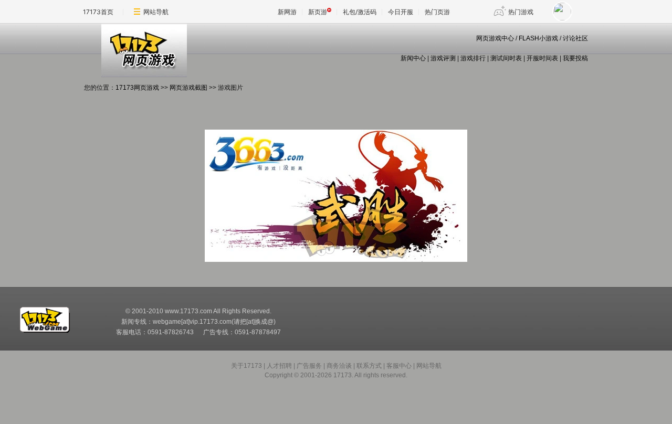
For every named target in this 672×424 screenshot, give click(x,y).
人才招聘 (279, 365)
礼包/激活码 (359, 12)
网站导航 (156, 12)
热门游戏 (520, 12)
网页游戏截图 (188, 87)
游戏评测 (443, 58)
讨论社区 (575, 38)
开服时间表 (542, 58)
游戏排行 (473, 58)
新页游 (317, 12)
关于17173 (246, 365)
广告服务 (309, 365)
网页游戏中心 (495, 38)
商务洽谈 (339, 365)
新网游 (287, 12)
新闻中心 (413, 58)
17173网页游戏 (137, 87)
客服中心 (399, 365)
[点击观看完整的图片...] (336, 259)
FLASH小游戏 (538, 38)
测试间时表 (506, 58)
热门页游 (437, 12)
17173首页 (98, 12)
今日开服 (400, 12)
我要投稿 (575, 58)
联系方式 (369, 365)
